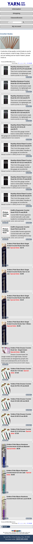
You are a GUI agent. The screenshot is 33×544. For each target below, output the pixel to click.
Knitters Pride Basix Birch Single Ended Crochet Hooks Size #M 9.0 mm (18, 298)
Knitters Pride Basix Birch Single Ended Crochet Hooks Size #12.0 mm (18, 246)
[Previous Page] (18, 63)
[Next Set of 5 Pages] (29, 63)
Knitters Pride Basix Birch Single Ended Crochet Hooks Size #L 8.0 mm (18, 272)
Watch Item (5, 222)
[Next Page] (27, 63)
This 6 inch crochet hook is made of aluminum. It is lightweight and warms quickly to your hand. (21, 73)
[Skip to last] (31, 63)
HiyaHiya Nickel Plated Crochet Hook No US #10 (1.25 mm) (21, 127)
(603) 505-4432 (22, 539)
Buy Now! (28, 77)
